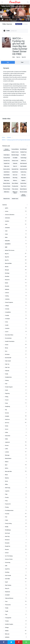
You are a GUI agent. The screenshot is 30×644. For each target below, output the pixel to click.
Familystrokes (8, 377)
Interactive (7, 435)
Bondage (7, 273)
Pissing (7, 507)
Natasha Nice (6, 198)
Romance (7, 539)
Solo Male (7, 578)
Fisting (6, 396)
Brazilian (7, 276)
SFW (6, 565)
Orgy (6, 494)
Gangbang (7, 406)
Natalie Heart (15, 198)
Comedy (7, 308)
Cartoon (7, 292)
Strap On (7, 588)
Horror (6, 429)
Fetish (6, 390)
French (6, 400)
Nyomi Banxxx (23, 189)
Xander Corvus (15, 152)
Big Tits (7, 260)
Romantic (7, 543)
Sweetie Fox (7, 160)
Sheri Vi (15, 166)
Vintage (7, 627)
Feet (6, 383)
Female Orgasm (9, 387)
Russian (7, 549)
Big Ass (18, 57)
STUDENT (7, 595)
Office (6, 484)
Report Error (18, 24)
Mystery (7, 478)
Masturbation (8, 458)
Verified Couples (9, 624)
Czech (6, 331)
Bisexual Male (8, 263)
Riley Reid (23, 177)
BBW (6, 247)
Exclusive (7, 354)
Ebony (6, 347)
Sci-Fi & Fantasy (9, 556)
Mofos (6, 468)
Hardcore (7, 419)
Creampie (7, 318)
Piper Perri (23, 186)
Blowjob (7, 269)
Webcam (7, 634)
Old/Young (7, 487)
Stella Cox (23, 160)
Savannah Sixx (15, 169)
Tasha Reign (23, 157)
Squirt (6, 582)
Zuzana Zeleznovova (7, 150)
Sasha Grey (23, 172)
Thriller (6, 608)
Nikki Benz (6, 191)
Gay (6, 409)
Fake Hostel (8, 360)
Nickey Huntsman (23, 195)
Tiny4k (6, 611)
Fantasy (7, 380)
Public (6, 520)
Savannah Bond (23, 169)
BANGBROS (7, 243)
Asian (6, 234)
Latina (6, 448)
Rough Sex (7, 546)
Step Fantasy (8, 585)
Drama (6, 344)
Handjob (7, 416)
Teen (6, 601)
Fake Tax (7, 364)
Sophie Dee (6, 163)
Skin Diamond (23, 163)
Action (6, 211)
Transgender (8, 617)
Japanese (7, 442)
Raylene (23, 180)
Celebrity (7, 299)
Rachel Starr (23, 183)
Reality (6, 526)
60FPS (6, 208)
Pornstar (7, 513)
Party (6, 500)
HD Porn (7, 422)
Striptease (7, 591)
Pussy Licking (8, 523)
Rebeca (15, 180)
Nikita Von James (15, 192)
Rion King (15, 177)
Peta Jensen (15, 189)
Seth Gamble (23, 166)
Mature (6, 461)
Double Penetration (9, 341)
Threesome (8, 604)
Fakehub (7, 370)
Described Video (9, 334)
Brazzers (7, 279)
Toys (6, 614)
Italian (6, 439)
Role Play (7, 536)
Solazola (15, 163)
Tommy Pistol (6, 157)
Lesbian (7, 452)
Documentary (8, 338)
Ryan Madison (6, 177)
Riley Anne (6, 180)
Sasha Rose (15, 172)
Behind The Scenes (9, 250)
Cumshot (7, 328)
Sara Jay (23, 174)
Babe (13, 57)
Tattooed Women (9, 598)
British (6, 282)
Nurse (6, 481)
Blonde (6, 266)
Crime (6, 321)
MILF (6, 465)
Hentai (6, 426)
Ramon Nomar (6, 183)
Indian (6, 432)
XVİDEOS (7, 637)
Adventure (7, 217)
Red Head (7, 533)
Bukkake (7, 289)
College (7, 305)
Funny (6, 403)
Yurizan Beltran (15, 149)
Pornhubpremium (9, 510)
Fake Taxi (7, 367)
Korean (6, 445)
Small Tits (7, 569)
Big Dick (24, 57)
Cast (22, 62)
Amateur (7, 221)
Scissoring (7, 562)
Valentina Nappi (15, 154)
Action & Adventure (9, 214)
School (6, 552)
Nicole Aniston (23, 191)
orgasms (7, 491)
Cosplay (7, 315)
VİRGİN (6, 630)
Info (8, 62)
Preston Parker (6, 186)
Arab (6, 230)
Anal (6, 224)
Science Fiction (8, 559)
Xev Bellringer (23, 149)
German (7, 413)
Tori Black (23, 154)
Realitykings (8, 530)
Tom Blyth (15, 157)
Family (6, 374)
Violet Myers (7, 154)
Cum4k (6, 325)
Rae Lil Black (15, 183)
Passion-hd (7, 504)
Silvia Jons (6, 166)
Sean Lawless (6, 169)
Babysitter (7, 240)
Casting (7, 295)
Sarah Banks (7, 174)
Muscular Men (8, 471)
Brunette (7, 286)
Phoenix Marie (6, 189)
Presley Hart (15, 186)
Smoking (7, 572)
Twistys (7, 621)
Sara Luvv (15, 174)
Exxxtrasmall (8, 357)
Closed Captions (9, 302)
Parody (6, 497)
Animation (7, 227)
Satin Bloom (6, 172)
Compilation (8, 312)
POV (6, 517)
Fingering (7, 393)
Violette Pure (23, 152)
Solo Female (8, 575)
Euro (6, 351)
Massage (7, 455)
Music (6, 474)
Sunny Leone (15, 160)
